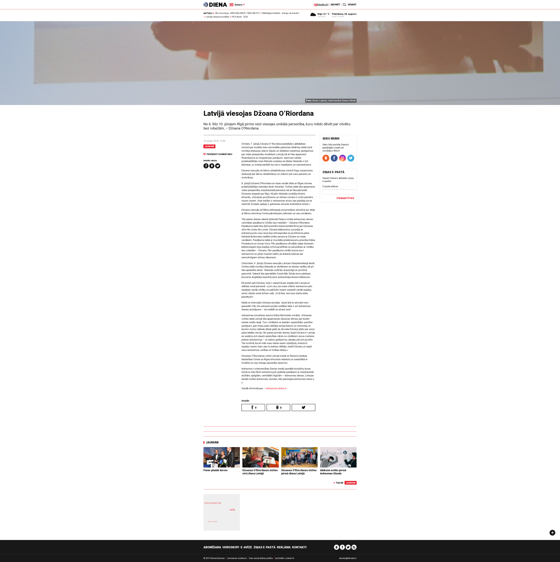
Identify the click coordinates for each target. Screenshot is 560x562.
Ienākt (352, 4)
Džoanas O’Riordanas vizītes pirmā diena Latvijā (299, 472)
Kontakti (299, 547)
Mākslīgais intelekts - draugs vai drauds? (280, 13)
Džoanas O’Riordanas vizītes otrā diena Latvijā (260, 472)
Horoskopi (231, 547)
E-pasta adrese (330, 186)
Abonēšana (212, 547)
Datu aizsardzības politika (261, 558)
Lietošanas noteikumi (237, 558)
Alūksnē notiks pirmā (333, 472)
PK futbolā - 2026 (240, 17)
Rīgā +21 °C (323, 14)
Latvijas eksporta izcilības (217, 17)
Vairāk (339, 482)
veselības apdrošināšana (219, 514)
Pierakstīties (345, 198)
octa (232, 509)
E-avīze (246, 547)
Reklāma (284, 547)
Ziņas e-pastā (264, 547)
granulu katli (212, 521)
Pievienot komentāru (219, 154)
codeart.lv (289, 558)
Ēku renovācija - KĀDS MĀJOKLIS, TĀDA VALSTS (237, 13)
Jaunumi (209, 146)
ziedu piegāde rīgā (212, 503)
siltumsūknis (228, 523)
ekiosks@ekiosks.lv (348, 558)
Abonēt (335, 4)
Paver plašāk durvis (215, 470)
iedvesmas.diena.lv (276, 388)
